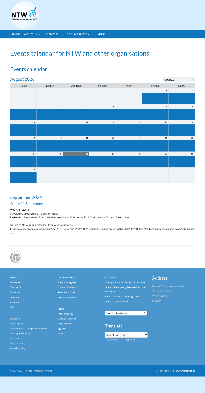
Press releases (65, 313)
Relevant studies (66, 292)
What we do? (17, 323)
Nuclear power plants (116, 301)
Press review (64, 323)
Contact (14, 302)
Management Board (21, 333)
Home (13, 277)
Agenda (61, 328)
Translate (129, 339)
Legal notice (16, 343)
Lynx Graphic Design (185, 370)
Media (61, 308)
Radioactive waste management (122, 296)
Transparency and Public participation (125, 282)
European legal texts (68, 282)
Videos (61, 333)
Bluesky (14, 297)
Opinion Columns (66, 318)
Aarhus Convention (67, 287)
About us (15, 318)
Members (15, 338)
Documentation (65, 277)
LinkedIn (15, 292)
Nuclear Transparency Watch (37, 15)
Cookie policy (17, 348)
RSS (12, 307)
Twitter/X (15, 287)
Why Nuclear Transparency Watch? (29, 328)
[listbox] (179, 80)
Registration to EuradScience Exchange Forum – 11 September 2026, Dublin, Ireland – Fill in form (69, 217)
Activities (110, 277)
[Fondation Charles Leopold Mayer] (16, 256)
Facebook (15, 282)
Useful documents (67, 297)
